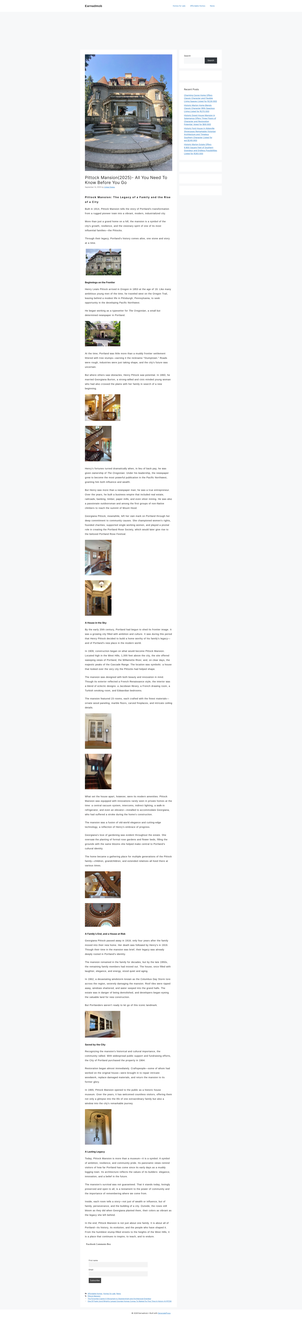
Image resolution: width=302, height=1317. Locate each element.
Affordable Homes (197, 6)
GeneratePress (164, 1313)
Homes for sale (179, 6)
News (212, 6)
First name (93, 1260)
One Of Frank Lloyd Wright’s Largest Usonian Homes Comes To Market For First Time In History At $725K (130, 1301)
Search (187, 56)
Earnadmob (93, 6)
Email (91, 1270)
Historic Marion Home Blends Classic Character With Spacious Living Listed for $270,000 (199, 108)
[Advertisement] (151, 29)
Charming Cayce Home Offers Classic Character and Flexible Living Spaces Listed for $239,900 (200, 98)
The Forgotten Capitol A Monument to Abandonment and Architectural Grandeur (119, 1299)
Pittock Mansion (94, 1296)
